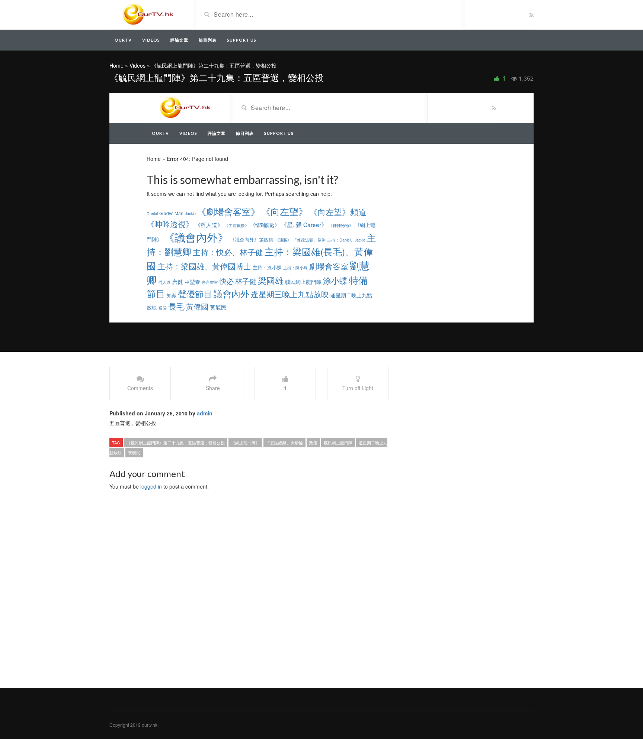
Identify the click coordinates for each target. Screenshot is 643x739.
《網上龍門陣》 (245, 442)
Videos (151, 40)
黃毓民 (134, 453)
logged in (151, 486)
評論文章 (179, 40)
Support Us (241, 40)
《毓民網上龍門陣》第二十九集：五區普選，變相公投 (176, 442)
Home (116, 65)
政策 (313, 442)
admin (204, 413)
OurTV (123, 40)
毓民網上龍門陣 (338, 442)
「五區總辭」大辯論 (284, 442)
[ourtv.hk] (148, 14)
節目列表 (208, 40)
